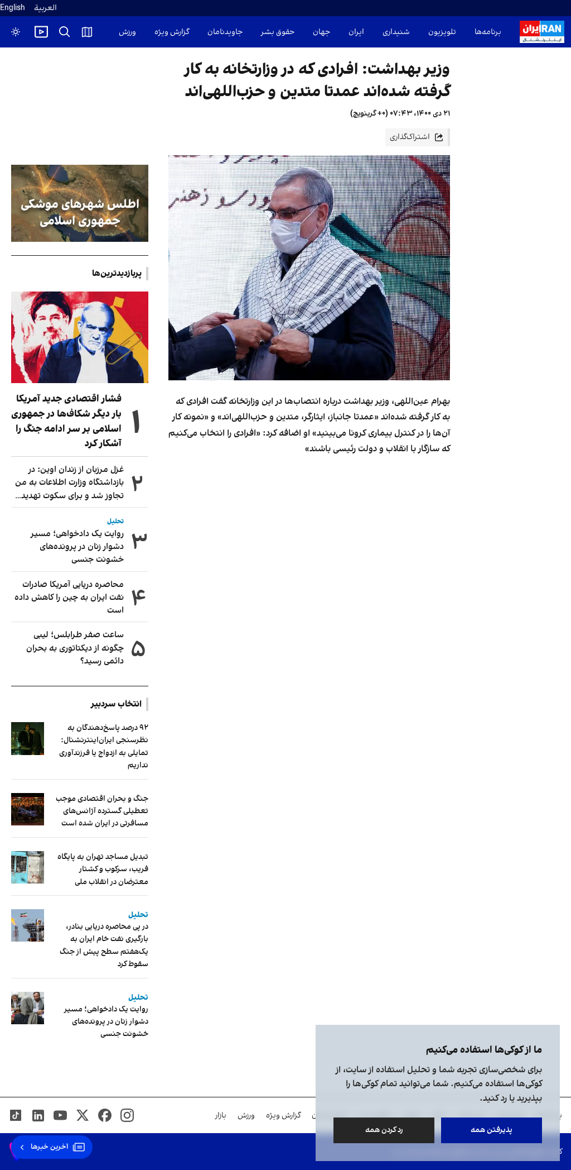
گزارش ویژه (171, 32)
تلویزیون (442, 32)
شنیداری (396, 32)
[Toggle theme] (16, 32)
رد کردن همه (384, 1130)
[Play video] (41, 32)
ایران (356, 32)
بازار (220, 1115)
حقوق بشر (277, 32)
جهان (321, 32)
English (12, 8)
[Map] (87, 31)
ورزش (127, 32)
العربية (45, 8)
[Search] (64, 31)
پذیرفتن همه (491, 1130)
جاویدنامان (225, 32)
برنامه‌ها (488, 32)
